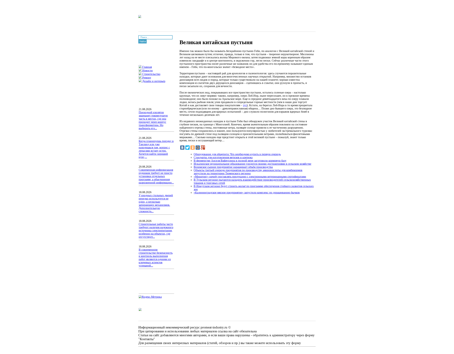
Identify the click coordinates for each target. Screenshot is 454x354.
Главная (147, 66)
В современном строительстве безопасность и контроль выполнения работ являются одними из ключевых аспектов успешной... (156, 257)
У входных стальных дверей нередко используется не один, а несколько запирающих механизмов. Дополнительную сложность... (156, 203)
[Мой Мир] (198, 147)
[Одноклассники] (192, 147)
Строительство (151, 74)
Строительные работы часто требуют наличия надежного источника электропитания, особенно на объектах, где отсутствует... (156, 230)
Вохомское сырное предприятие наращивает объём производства (233, 166)
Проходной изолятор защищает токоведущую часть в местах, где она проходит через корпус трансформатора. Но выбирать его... (153, 120)
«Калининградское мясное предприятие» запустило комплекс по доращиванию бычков (247, 192)
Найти (143, 41)
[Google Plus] (203, 147)
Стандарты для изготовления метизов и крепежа (223, 157)
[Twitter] (187, 147)
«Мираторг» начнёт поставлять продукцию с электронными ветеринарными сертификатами (250, 176)
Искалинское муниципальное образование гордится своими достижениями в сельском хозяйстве (252, 163)
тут (245, 105)
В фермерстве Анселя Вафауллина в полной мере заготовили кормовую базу (240, 160)
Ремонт (146, 77)
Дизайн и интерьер (153, 81)
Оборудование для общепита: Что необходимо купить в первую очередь (237, 154)
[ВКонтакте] (182, 147)
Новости (147, 70)
